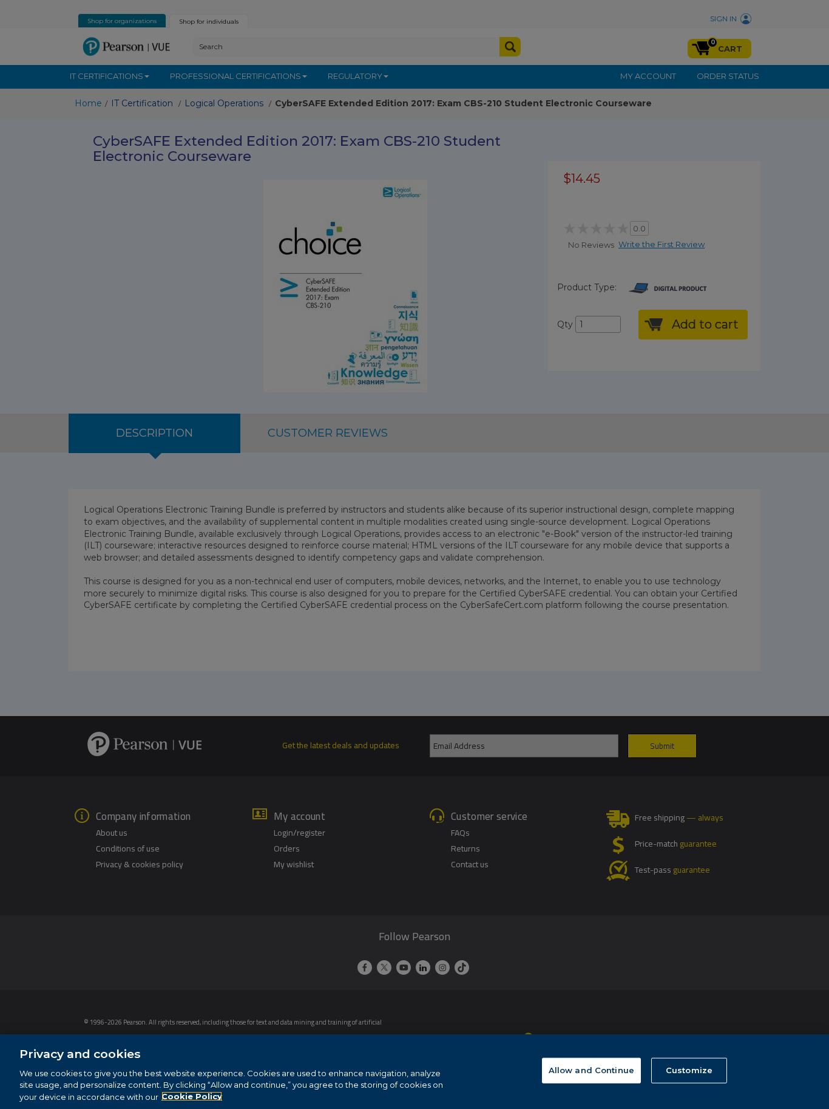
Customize (689, 1070)
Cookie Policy (191, 1096)
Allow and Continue (591, 1070)
